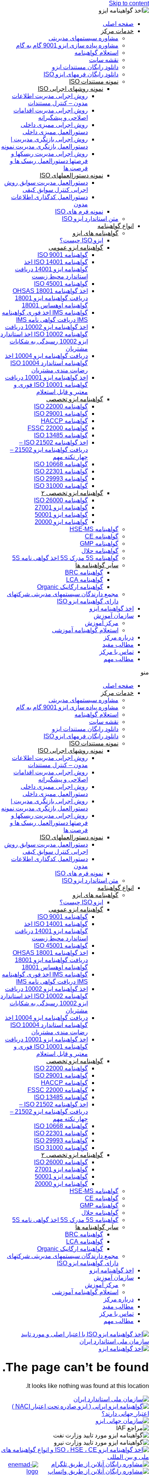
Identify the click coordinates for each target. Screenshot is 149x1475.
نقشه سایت (103, 60)
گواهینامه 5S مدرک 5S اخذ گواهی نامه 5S (65, 558)
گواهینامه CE (101, 536)
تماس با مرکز (116, 652)
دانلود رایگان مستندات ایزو (85, 67)
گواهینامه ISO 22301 (61, 471)
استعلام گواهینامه (96, 52)
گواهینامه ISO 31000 (61, 486)
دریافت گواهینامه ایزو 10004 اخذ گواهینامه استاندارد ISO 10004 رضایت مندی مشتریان (46, 363)
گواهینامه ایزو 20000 (61, 522)
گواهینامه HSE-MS (94, 529)
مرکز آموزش (101, 623)
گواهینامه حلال (99, 551)
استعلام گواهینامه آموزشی (85, 630)
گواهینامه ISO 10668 (61, 464)
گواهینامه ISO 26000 (61, 500)
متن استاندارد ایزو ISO (90, 218)
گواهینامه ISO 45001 (61, 283)
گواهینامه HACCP (64, 421)
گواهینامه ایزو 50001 (61, 514)
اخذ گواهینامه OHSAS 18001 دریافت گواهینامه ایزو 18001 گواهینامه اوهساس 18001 (50, 298)
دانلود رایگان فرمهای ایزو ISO (81, 74)
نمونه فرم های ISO (79, 211)
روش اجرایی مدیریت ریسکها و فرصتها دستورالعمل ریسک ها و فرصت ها (49, 160)
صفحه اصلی (118, 24)
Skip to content (129, 3)
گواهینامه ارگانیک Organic (70, 587)
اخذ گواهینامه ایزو (111, 608)
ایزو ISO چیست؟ (81, 240)
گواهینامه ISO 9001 (62, 255)
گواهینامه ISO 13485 (61, 435)
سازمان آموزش (114, 615)
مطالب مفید (118, 644)
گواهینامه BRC (84, 572)
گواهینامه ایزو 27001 (61, 507)
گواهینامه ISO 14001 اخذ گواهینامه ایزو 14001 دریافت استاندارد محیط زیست (51, 269)
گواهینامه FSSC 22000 (58, 428)
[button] (74, 672)
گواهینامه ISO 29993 (61, 478)
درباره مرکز (119, 637)
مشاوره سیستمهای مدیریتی (83, 38)
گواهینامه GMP (99, 543)
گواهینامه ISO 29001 (61, 413)
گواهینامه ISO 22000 (61, 406)
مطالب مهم (119, 659)
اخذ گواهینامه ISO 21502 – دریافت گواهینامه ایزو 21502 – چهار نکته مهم (49, 449)
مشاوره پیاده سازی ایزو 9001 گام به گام (67, 45)
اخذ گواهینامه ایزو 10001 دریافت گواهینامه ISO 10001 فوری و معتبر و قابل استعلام (46, 384)
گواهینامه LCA (84, 579)
